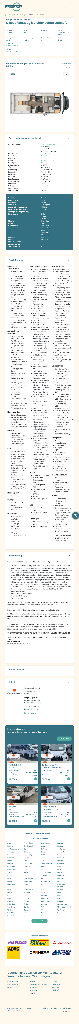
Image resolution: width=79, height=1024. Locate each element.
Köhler (9, 875)
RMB (25, 895)
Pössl (59, 892)
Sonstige (44, 904)
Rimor (59, 898)
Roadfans (27, 901)
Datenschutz (53, 1008)
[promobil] (39, 942)
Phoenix (27, 892)
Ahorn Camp (28, 843)
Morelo (43, 884)
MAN (42, 878)
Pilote (43, 892)
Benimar (10, 846)
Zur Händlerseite (30, 713)
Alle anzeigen (64, 738)
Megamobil (28, 881)
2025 (42, 163)
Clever (43, 852)
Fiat (25, 861)
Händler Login (56, 984)
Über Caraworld (12, 984)
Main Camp (61, 878)
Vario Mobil (11, 913)
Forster (60, 861)
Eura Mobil (61, 858)
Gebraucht (67, 67)
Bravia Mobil (28, 846)
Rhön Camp (45, 898)
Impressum (66, 1011)
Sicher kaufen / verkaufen (38, 984)
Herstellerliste (34, 987)
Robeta (60, 901)
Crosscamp (28, 855)
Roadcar (10, 901)
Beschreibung (15, 555)
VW (42, 910)
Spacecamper (62, 904)
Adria (9, 843)
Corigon (10, 855)
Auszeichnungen (16, 669)
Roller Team (11, 904)
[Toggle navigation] (71, 7)
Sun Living (11, 907)
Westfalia (44, 913)
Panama (60, 889)
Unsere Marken (39, 921)
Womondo (11, 916)
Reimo (9, 898)
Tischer (10, 910)
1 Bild (13, 74)
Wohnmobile (45, 153)
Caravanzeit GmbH (12, 51)
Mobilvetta (11, 884)
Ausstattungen (16, 260)
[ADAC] (13, 952)
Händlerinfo (55, 990)
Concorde (61, 852)
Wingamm (61, 913)
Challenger (61, 849)
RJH (8, 895)
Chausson (11, 852)
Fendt (9, 861)
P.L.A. (43, 889)
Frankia (10, 864)
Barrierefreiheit (65, 1008)
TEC (42, 907)
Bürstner (60, 846)
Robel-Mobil (45, 901)
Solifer (26, 904)
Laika (9, 878)
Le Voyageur (28, 878)
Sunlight (44, 156)
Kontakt (32, 993)
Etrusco (43, 858)
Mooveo (27, 884)
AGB (44, 1008)
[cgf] (62, 952)
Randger (44, 895)
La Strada (44, 875)
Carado (26, 849)
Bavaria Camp (46, 843)
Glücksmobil (11, 866)
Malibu (9, 881)
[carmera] (39, 952)
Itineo (43, 869)
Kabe (26, 872)
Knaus (59, 872)
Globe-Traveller (46, 864)
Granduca (27, 866)
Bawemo (60, 843)
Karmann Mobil (46, 872)
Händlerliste (34, 990)
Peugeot (10, 892)
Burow (43, 846)
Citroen (27, 852)
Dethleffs (44, 855)
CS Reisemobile (13, 849)
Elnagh (26, 858)
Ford (42, 861)
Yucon (43, 916)
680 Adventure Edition (49, 160)
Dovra (59, 855)
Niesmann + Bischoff (61, 885)
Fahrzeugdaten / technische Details (25, 138)
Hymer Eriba (11, 869)
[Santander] (62, 942)
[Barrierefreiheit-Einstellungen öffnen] (75, 515)
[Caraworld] (13, 7)
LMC (25, 875)
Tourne (26, 910)
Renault (27, 898)
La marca (60, 875)
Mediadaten (11, 987)
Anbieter (13, 682)
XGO (25, 916)
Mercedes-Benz (46, 881)
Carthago (44, 849)
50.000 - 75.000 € (12, 46)
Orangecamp (28, 889)
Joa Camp (10, 872)
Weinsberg (28, 913)
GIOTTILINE (28, 864)
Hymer (59, 866)
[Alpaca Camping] (17, 942)
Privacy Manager (35, 996)
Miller (59, 881)
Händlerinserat (66, 63)
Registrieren (56, 987)
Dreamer (10, 858)
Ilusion (26, 869)
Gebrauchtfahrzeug (48, 144)
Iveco (59, 869)
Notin (9, 889)
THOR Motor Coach (64, 907)
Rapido (59, 895)
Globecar (60, 864)
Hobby (43, 866)
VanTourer (61, 910)
